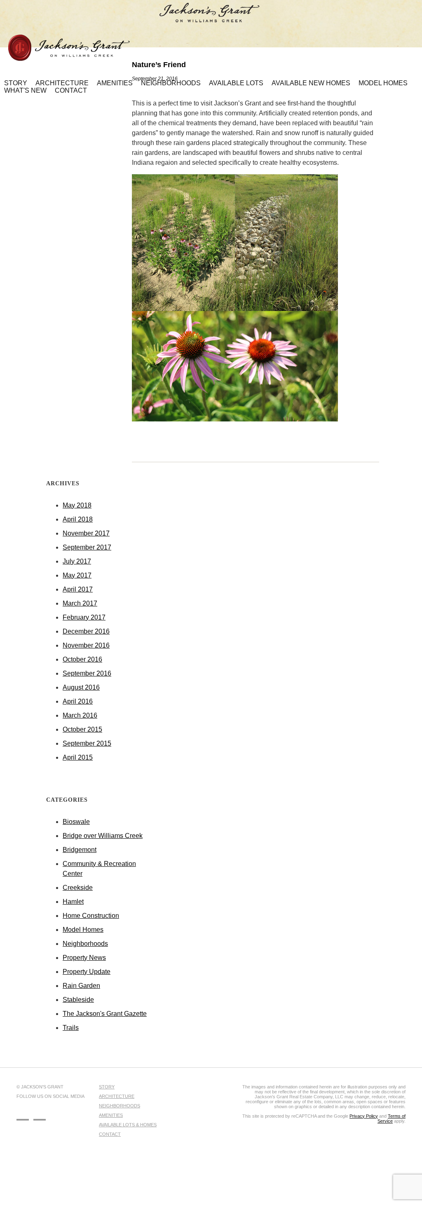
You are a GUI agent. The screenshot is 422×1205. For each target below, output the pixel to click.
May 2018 (77, 505)
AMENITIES (111, 1115)
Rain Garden (81, 985)
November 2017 (86, 533)
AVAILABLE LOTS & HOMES (128, 1124)
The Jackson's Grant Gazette (105, 1013)
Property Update (86, 971)
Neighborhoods (85, 943)
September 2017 (87, 547)
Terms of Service (391, 1118)
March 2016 (80, 715)
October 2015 (82, 729)
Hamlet (73, 901)
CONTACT (110, 1134)
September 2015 (87, 743)
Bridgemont (79, 849)
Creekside (78, 887)
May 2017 (77, 575)
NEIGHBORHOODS (119, 1105)
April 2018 (78, 519)
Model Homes (83, 929)
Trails (71, 1027)
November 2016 (86, 645)
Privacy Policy (363, 1116)
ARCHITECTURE (116, 1096)
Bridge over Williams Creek (103, 835)
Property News (84, 957)
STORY (107, 1086)
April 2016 (78, 701)
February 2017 (84, 617)
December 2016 (86, 631)
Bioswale (76, 821)
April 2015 (78, 757)
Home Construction (91, 915)
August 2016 (81, 687)
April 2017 (78, 589)
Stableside (78, 999)
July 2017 (77, 561)
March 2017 (80, 603)
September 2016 (87, 673)
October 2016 (82, 659)
